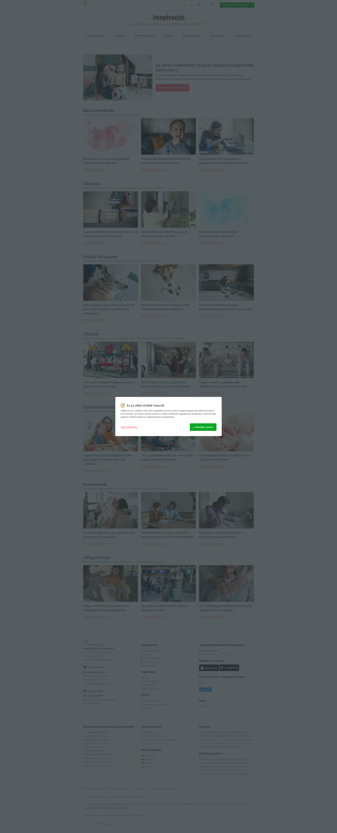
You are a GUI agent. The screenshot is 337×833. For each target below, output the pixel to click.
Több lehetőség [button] (129, 427)
